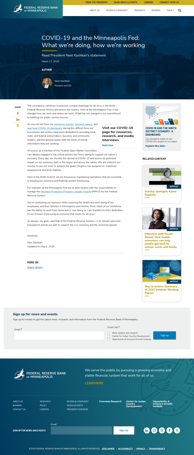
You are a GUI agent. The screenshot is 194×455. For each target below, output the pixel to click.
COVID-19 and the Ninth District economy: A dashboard (161, 131)
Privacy (140, 448)
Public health (35, 267)
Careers (148, 2)
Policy (170, 10)
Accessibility (125, 448)
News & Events (75, 405)
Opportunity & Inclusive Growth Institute (131, 339)
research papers (83, 124)
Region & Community (117, 10)
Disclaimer (108, 448)
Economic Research (110, 401)
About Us (95, 10)
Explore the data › (156, 146)
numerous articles (64, 124)
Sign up (165, 335)
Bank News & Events (125, 2)
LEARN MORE (94, 383)
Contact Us (19, 409)
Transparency (157, 448)
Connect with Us (169, 2)
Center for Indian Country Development (131, 336)
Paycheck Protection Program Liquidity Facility (66, 191)
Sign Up (123, 430)
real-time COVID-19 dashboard (44, 128)
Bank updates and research (125, 333)
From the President (97, 2)
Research (139, 10)
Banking (156, 10)
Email (17, 329)
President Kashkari (77, 409)
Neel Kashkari (62, 81)
